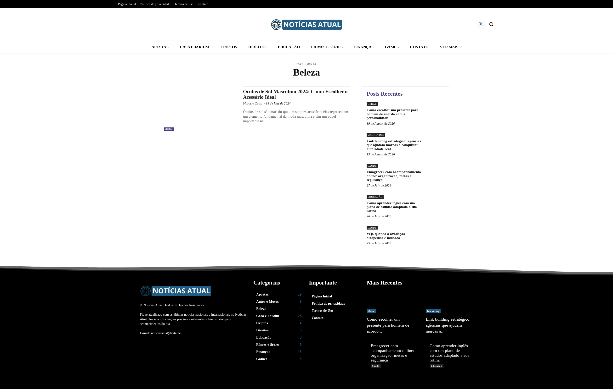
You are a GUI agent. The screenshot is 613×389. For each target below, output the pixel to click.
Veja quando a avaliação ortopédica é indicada (386, 236)
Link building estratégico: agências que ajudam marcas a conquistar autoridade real (394, 145)
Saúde (372, 165)
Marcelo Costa (252, 103)
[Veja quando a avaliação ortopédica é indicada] (434, 235)
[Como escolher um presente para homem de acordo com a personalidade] (434, 111)
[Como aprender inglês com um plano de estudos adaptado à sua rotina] (434, 204)
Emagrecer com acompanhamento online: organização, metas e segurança (394, 176)
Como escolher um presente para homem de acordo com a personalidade (393, 114)
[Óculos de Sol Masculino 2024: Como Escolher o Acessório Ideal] (201, 108)
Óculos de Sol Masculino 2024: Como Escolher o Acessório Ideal (295, 94)
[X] (481, 24)
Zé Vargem (374, 337)
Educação (375, 197)
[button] (491, 24)
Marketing (376, 135)
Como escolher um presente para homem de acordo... (388, 325)
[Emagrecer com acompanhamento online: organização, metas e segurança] (434, 173)
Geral (372, 104)
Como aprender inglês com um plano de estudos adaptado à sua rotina (392, 207)
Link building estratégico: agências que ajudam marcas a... (448, 325)
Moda (169, 129)
